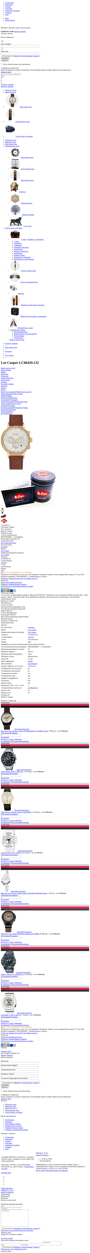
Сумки (16, 241)
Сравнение (18, 739)
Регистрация (10, 20)
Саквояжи (18, 245)
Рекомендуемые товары (14, 1128)
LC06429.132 (33, 688)
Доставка (8, 9)
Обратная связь (6, 1188)
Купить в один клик (25, 1230)
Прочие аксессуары (17, 340)
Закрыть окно (6, 72)
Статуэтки (28, 226)
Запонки (21, 293)
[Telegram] (14, 590)
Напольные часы (27, 180)
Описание (4, 400)
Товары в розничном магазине (16, 1130)
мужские (4, 547)
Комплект (4, 398)
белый (30, 661)
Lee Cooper (5, 551)
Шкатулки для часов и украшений (33, 316)
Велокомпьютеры (20, 332)
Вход (7, 18)
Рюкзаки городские (21, 247)
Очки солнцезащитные (29, 282)
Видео (3, 414)
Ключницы (18, 253)
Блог (7, 14)
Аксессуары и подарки (24, 136)
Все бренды (9, 1120)
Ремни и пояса (19, 255)
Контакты (9, 5)
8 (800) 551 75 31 (7, 1190)
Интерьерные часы (23, 122)
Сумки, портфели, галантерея (32, 239)
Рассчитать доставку (25, 586)
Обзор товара (6, 394)
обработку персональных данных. (26, 56)
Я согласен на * (21, 1228)
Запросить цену (20, 1249)
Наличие (4, 410)
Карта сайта (40, 1170)
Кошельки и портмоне (22, 257)
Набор (3, 396)
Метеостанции (26, 203)
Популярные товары (13, 1124)
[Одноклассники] (5, 590)
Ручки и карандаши (28, 271)
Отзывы (8, 13)
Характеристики (7, 402)
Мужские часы (10, 90)
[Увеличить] (16, 469)
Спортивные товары (17, 330)
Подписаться (17, 582)
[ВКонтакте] (2, 590)
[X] (11, 590)
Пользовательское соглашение (56, 1170)
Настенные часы (27, 157)
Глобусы (22, 192)
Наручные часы (26, 107)
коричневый (32, 664)
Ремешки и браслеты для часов (32, 305)
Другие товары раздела (28, 578)
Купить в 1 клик (7, 739)
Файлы (3, 412)
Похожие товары (7, 408)
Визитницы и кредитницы (24, 259)
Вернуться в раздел (8, 392)
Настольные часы (27, 169)
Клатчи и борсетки (21, 251)
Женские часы (10, 92)
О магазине (9, 3)
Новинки (8, 1122)
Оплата (8, 7)
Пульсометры (19, 336)
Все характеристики (8, 543)
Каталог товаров (7, 84)
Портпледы (18, 249)
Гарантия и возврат (12, 11)
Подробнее (5, 737)
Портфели (18, 243)
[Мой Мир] (8, 590)
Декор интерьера (28, 215)
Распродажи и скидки (13, 1126)
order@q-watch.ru (42, 1155)
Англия (3, 563)
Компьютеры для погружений (25, 334)
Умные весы (18, 338)
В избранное (5, 741)
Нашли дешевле (21, 584)
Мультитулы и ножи (25, 328)
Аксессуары (5, 404)
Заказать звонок (20, 31)
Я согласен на (21, 56)
